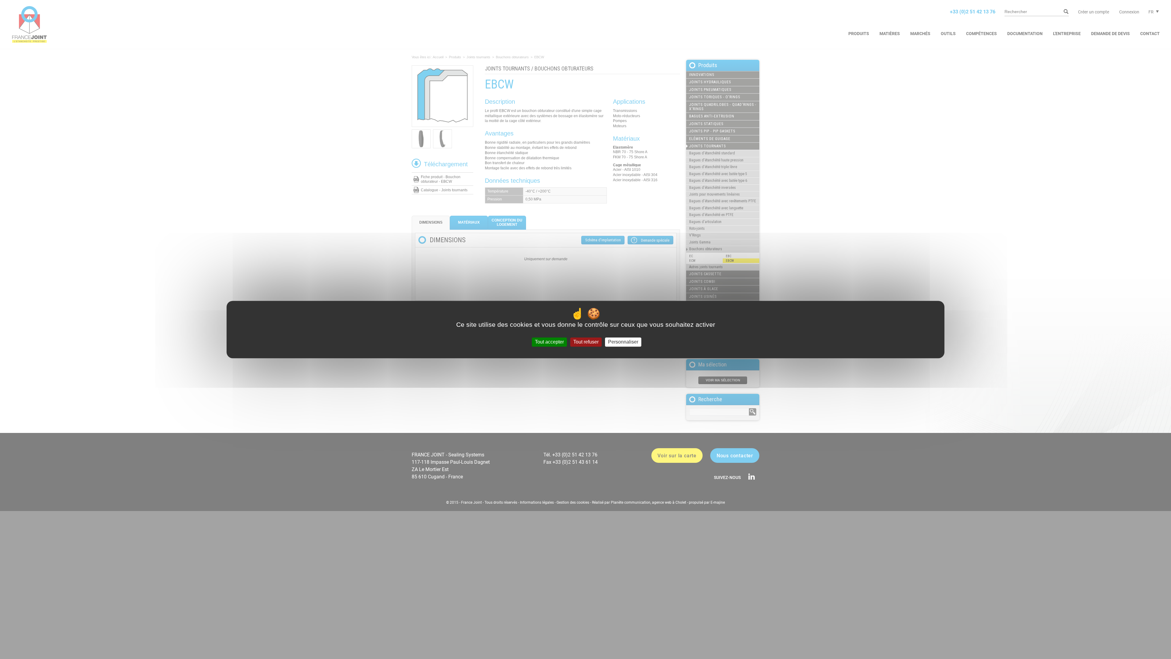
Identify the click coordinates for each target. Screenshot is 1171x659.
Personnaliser (623, 342)
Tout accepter (549, 342)
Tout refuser (586, 342)
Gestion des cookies (573, 502)
